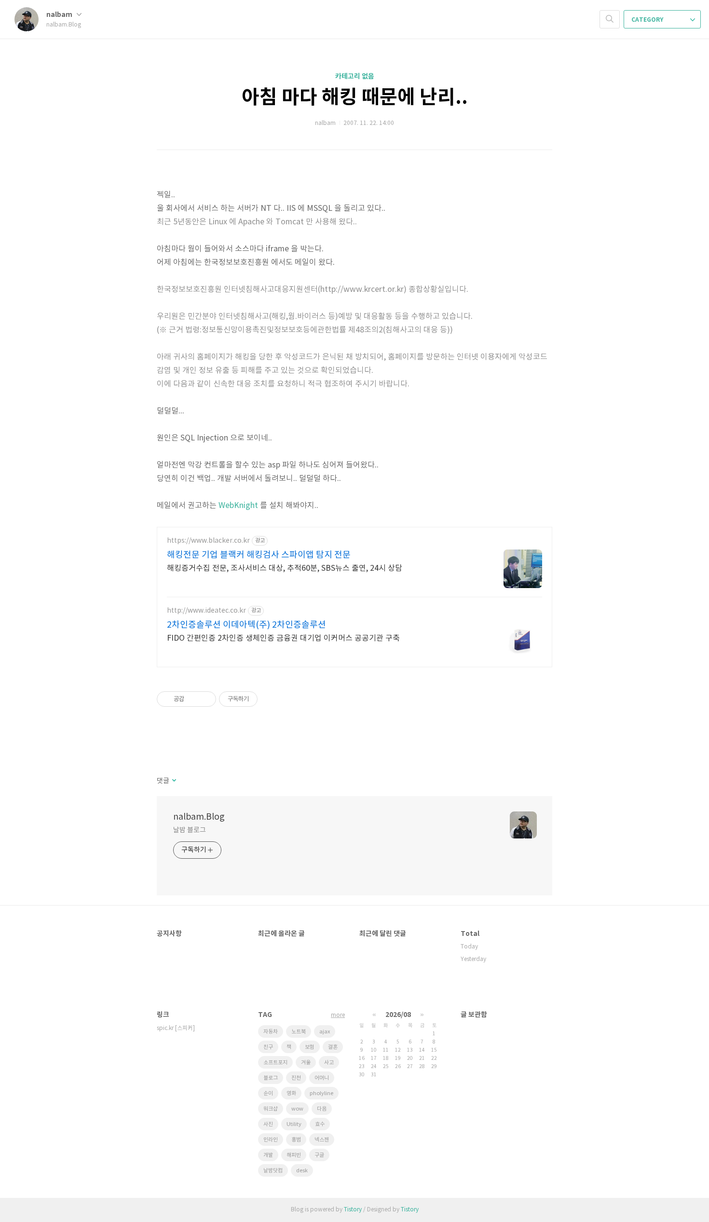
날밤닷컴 (273, 1170)
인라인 (270, 1140)
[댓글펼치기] (173, 781)
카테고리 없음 (354, 76)
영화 (291, 1093)
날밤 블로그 (189, 830)
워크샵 (270, 1109)
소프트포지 (275, 1062)
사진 (268, 1124)
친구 (268, 1047)
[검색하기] (609, 19)
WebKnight (238, 505)
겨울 (306, 1062)
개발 (268, 1155)
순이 (268, 1093)
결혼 (333, 1047)
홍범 (296, 1140)
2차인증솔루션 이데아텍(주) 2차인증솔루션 (246, 625)
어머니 (321, 1078)
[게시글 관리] (205, 699)
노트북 (298, 1032)
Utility (293, 1124)
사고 (329, 1062)
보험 (309, 1047)
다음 (322, 1109)
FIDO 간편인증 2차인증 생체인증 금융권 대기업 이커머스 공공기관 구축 (283, 638)
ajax (324, 1032)
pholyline (321, 1093)
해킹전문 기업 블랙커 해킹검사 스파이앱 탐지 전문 (259, 555)
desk (302, 1170)
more (338, 1015)
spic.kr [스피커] (176, 1028)
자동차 (270, 1032)
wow (297, 1109)
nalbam (60, 15)
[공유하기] (193, 699)
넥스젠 (321, 1140)
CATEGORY (648, 19)
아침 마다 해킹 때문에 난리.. (355, 97)
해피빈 (293, 1155)
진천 (296, 1078)
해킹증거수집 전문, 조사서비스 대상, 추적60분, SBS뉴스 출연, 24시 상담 (284, 568)
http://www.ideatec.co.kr (206, 611)
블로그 (270, 1078)
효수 (320, 1124)
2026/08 (398, 1015)
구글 (319, 1155)
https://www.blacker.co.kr (208, 541)
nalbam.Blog (199, 817)
